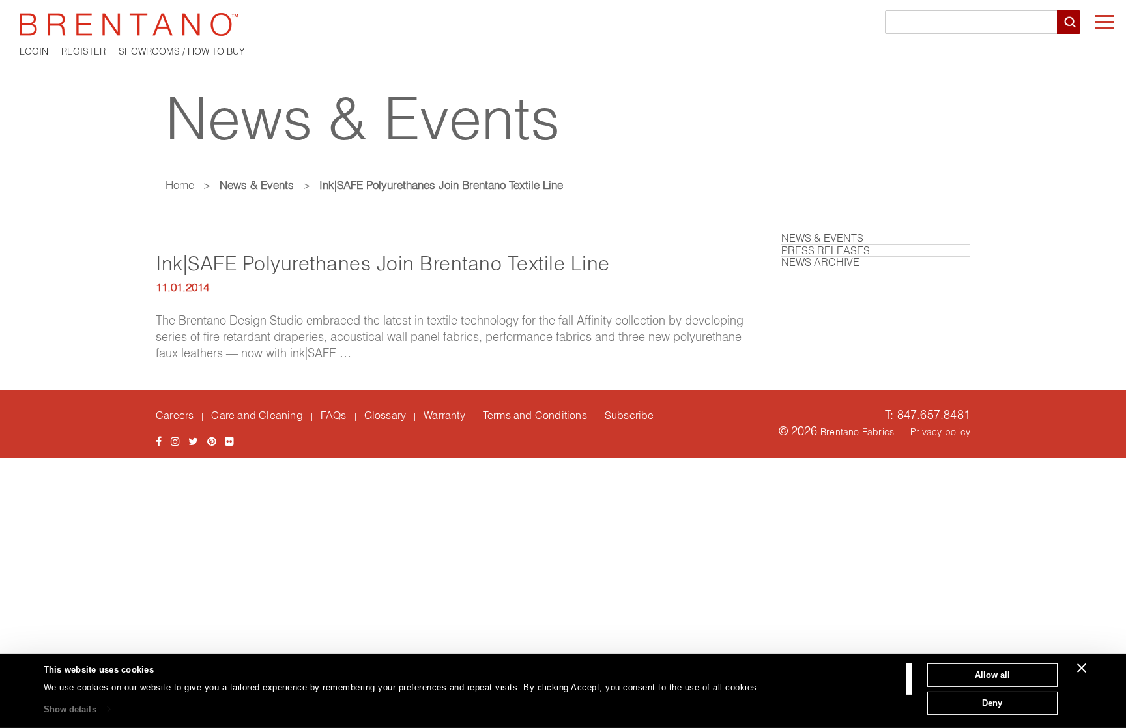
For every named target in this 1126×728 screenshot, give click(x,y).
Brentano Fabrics (857, 432)
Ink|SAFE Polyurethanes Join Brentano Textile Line (383, 264)
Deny (992, 702)
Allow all (992, 675)
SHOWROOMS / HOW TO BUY (182, 51)
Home (180, 185)
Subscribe (629, 415)
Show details (70, 709)
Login (34, 51)
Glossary (385, 415)
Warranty (444, 415)
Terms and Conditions (535, 415)
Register (83, 51)
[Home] (563, 24)
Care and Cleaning (256, 415)
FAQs (334, 415)
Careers (175, 415)
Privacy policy (940, 432)
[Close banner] (1081, 668)
